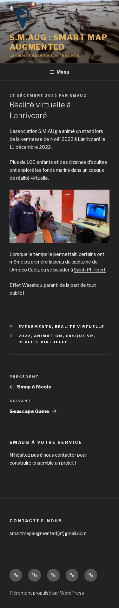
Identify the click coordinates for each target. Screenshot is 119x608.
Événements (35, 326)
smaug (78, 95)
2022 (24, 336)
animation (48, 336)
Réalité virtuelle (43, 342)
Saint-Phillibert (90, 270)
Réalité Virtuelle (80, 326)
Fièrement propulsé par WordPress (47, 593)
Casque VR (80, 336)
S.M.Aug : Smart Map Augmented (59, 42)
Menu (62, 72)
